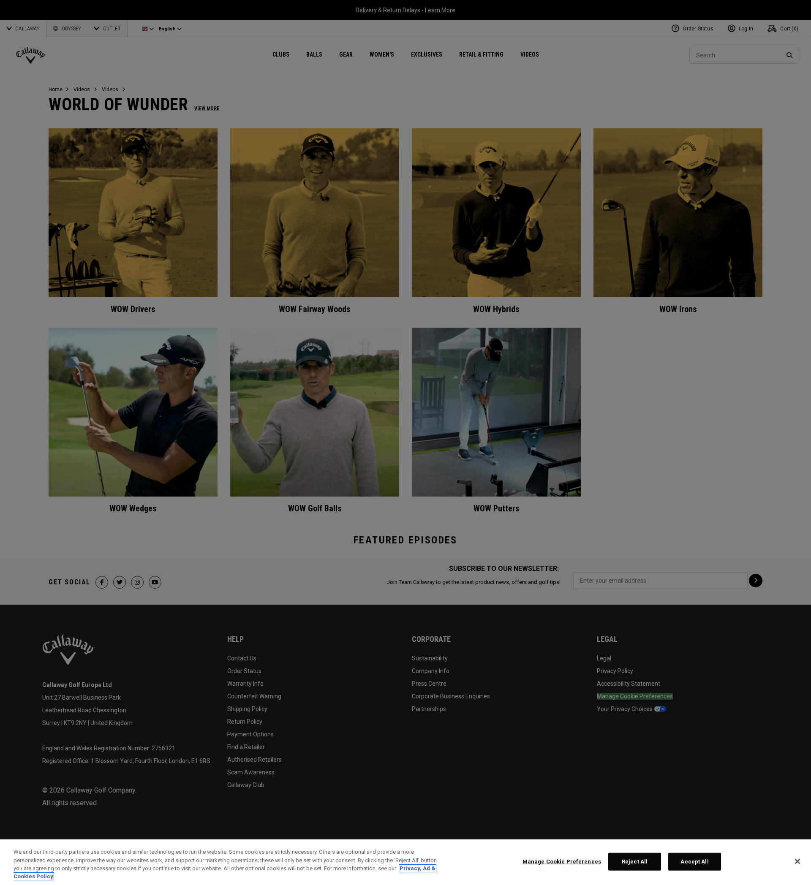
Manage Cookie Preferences (562, 861)
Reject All (635, 861)
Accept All (694, 861)
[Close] (797, 861)
